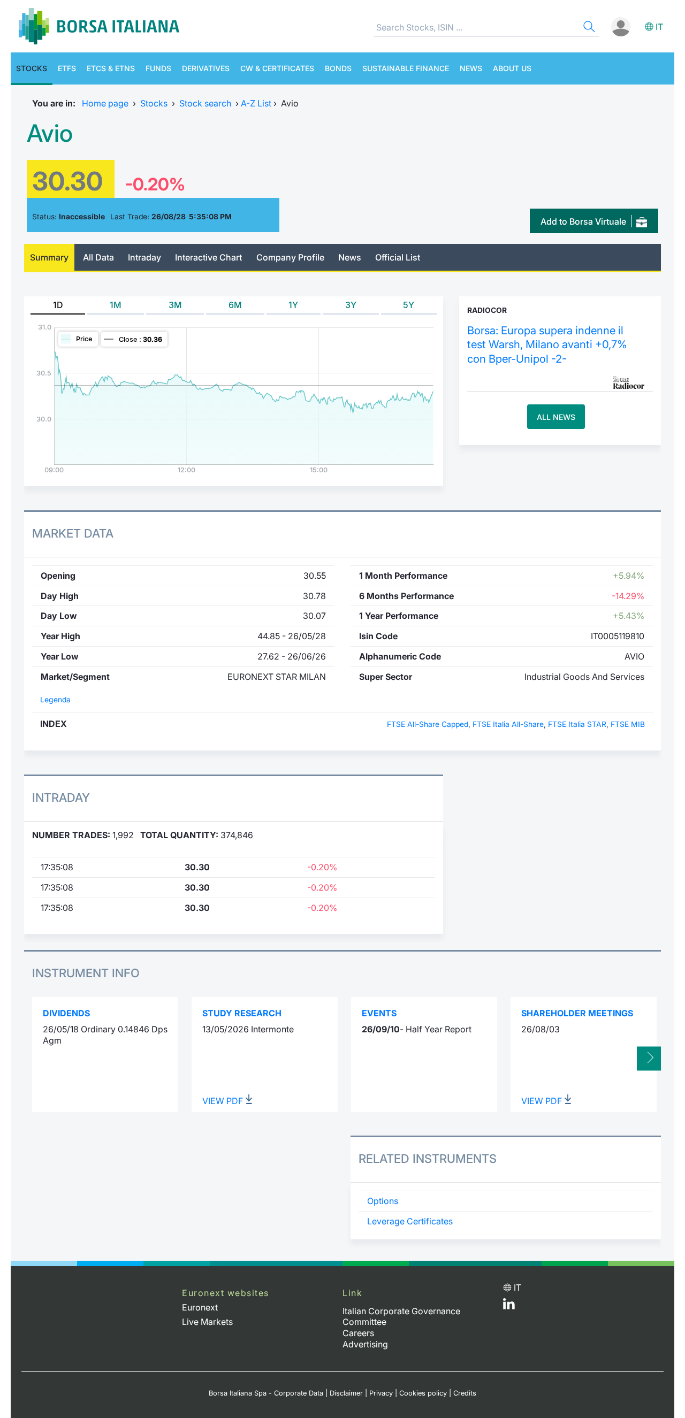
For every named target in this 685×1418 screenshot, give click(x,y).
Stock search (205, 103)
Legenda (55, 699)
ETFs (67, 68)
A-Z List (256, 103)
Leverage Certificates (410, 1221)
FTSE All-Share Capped (427, 724)
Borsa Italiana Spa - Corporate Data (266, 1393)
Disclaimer (346, 1393)
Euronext (200, 1307)
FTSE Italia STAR (577, 724)
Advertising (365, 1344)
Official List (397, 257)
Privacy (381, 1393)
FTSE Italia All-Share (508, 724)
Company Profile (290, 257)
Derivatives (206, 68)
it (659, 26)
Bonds (338, 68)
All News (556, 416)
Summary (49, 257)
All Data (98, 257)
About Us (512, 68)
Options (382, 1200)
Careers (358, 1333)
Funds (158, 68)
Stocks (31, 68)
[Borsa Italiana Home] (99, 26)
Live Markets (207, 1321)
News (471, 68)
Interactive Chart (208, 257)
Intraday (144, 257)
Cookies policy (423, 1393)
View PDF (223, 1100)
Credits (464, 1393)
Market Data (72, 533)
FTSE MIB (628, 724)
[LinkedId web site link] (509, 1306)
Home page (105, 103)
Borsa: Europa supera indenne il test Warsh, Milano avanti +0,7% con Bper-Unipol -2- (547, 344)
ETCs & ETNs (111, 68)
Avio (50, 133)
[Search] (588, 28)
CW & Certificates (277, 68)
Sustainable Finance (405, 68)
